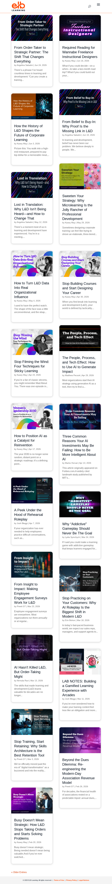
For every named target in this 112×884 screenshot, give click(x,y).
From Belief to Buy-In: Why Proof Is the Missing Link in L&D (79, 126)
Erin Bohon (70, 620)
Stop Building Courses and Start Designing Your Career (79, 288)
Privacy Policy (71, 880)
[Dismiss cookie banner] (103, 842)
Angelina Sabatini (25, 65)
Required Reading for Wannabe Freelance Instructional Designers (79, 52)
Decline (93, 872)
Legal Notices (84, 880)
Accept (71, 872)
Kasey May (70, 61)
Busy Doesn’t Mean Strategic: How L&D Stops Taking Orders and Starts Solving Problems (30, 829)
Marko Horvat (71, 463)
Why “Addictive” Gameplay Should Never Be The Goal (77, 528)
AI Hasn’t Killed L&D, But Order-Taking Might (30, 671)
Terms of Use (59, 880)
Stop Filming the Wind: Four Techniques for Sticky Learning (31, 366)
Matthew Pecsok (72, 375)
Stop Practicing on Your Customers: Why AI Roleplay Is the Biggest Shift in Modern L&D (79, 607)
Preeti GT (21, 606)
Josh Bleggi (22, 523)
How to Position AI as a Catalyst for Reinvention (30, 440)
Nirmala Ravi (23, 680)
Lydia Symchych (72, 537)
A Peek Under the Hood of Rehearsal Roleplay (28, 514)
